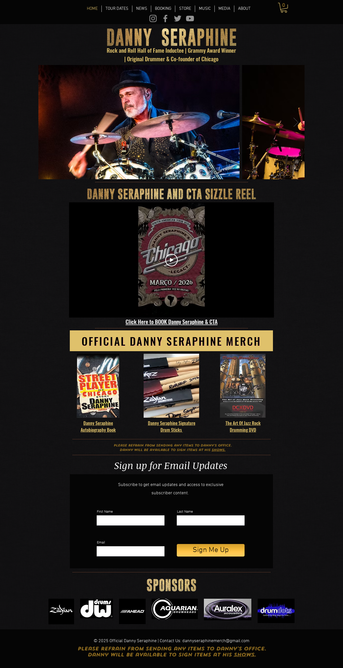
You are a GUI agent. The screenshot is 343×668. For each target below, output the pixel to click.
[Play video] (171, 260)
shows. (218, 450)
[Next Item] (296, 122)
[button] (163, 9)
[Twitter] (178, 18)
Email (101, 542)
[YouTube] (190, 18)
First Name (105, 511)
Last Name (185, 511)
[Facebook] (165, 18)
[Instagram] (153, 18)
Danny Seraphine (98, 423)
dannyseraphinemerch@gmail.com (215, 641)
